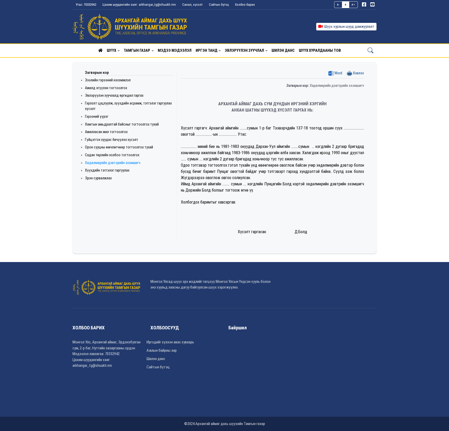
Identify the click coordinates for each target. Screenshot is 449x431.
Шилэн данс (156, 358)
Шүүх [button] (111, 50)
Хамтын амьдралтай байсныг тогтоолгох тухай (122, 124)
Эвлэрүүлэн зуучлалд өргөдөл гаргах (114, 95)
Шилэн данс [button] (283, 50)
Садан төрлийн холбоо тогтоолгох (112, 155)
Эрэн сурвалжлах (98, 178)
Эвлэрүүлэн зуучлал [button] (244, 50)
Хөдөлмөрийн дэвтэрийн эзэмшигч (112, 163)
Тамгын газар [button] (137, 50)
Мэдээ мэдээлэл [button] (175, 50)
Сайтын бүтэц (219, 4)
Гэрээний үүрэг (96, 116)
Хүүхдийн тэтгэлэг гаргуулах (107, 170)
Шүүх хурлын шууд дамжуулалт (348, 26)
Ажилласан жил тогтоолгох (106, 132)
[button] (100, 50)
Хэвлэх (358, 73)
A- (338, 4)
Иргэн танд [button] (206, 50)
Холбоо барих (245, 4)
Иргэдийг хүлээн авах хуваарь (170, 342)
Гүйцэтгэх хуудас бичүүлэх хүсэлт (111, 140)
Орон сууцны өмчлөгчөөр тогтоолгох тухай (119, 147)
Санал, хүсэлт (192, 4)
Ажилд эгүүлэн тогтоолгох (106, 88)
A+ (353, 4)
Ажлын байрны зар (162, 350)
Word (338, 73)
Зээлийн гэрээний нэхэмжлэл (108, 80)
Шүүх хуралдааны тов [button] (320, 50)
